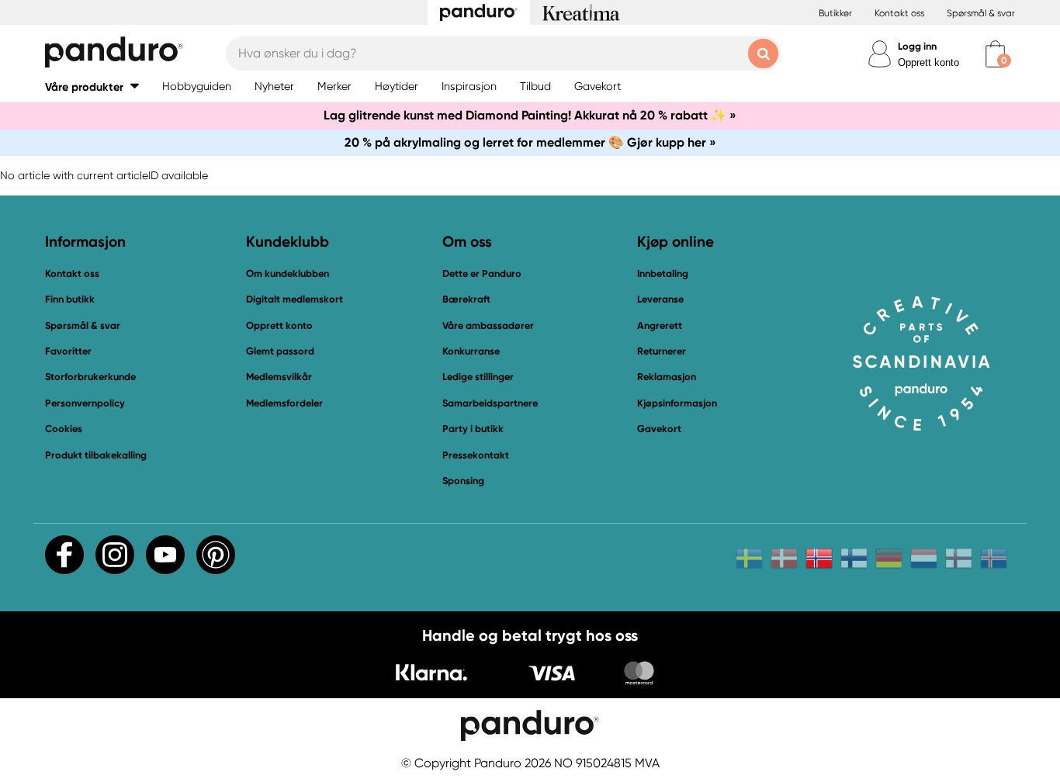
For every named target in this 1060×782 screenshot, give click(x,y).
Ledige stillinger (478, 376)
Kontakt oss (899, 13)
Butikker (835, 13)
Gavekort (659, 428)
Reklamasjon (666, 376)
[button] (92, 86)
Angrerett (659, 325)
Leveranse (660, 299)
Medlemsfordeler (284, 403)
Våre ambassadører (488, 325)
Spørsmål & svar (981, 13)
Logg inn (917, 46)
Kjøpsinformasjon (677, 403)
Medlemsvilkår (279, 376)
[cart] (995, 53)
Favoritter (68, 351)
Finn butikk (70, 299)
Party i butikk (473, 428)
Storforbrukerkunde (90, 376)
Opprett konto (928, 62)
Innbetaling (662, 273)
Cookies (63, 429)
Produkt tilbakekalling (96, 455)
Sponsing (463, 480)
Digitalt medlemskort (294, 299)
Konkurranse (471, 351)
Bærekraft (466, 299)
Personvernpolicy (85, 403)
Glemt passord (280, 351)
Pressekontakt (475, 455)
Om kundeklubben (287, 273)
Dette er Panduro (481, 273)
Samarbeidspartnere (490, 403)
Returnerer (661, 351)
